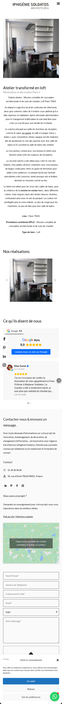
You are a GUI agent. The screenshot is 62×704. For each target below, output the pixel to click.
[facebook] (4, 338)
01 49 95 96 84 (15, 470)
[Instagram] (4, 365)
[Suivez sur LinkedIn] (5, 485)
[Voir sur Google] (10, 367)
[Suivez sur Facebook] (17, 485)
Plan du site (8, 516)
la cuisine (26, 133)
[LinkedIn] (4, 356)
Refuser (31, 689)
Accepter (31, 681)
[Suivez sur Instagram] (22, 485)
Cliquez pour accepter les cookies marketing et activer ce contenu (31, 543)
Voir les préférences (31, 697)
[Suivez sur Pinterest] (11, 485)
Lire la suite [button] (20, 394)
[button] (57, 660)
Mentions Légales (24, 516)
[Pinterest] (4, 347)
